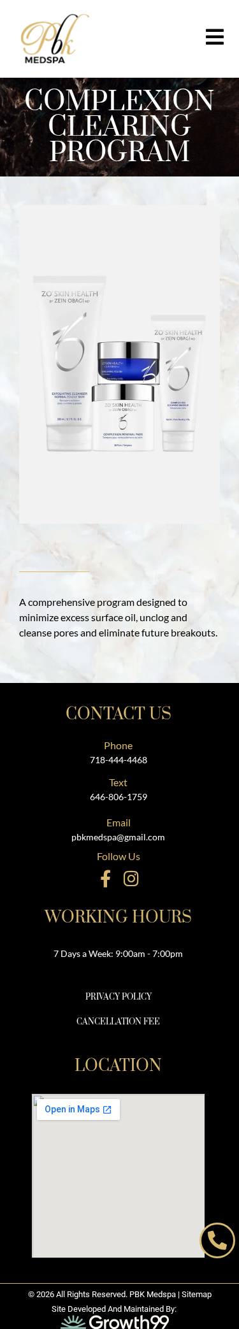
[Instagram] (131, 878)
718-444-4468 (118, 759)
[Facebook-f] (105, 878)
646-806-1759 (118, 796)
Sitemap (197, 1294)
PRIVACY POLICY (118, 997)
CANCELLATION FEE (118, 1022)
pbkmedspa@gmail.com (118, 836)
